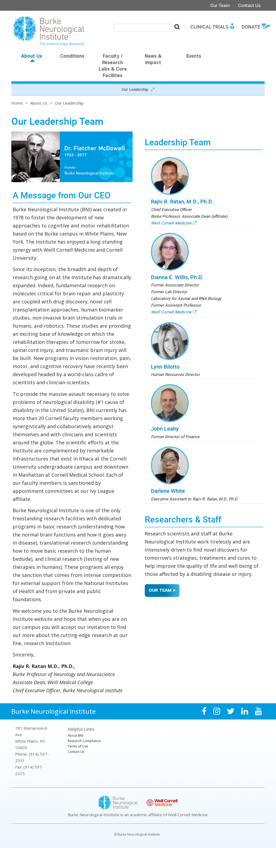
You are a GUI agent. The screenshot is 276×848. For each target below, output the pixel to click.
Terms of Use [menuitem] (78, 746)
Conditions (72, 56)
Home (17, 103)
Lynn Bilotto (165, 366)
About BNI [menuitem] (75, 735)
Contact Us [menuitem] (76, 751)
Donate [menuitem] (251, 26)
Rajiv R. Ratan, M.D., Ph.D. (182, 201)
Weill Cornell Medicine (171, 223)
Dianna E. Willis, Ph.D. (177, 277)
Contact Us (249, 5)
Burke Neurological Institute (53, 711)
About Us (31, 56)
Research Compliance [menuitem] (84, 741)
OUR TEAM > (162, 591)
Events (193, 56)
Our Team (220, 5)
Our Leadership (135, 89)
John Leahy (165, 428)
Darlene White (168, 490)
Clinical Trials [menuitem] (209, 26)
